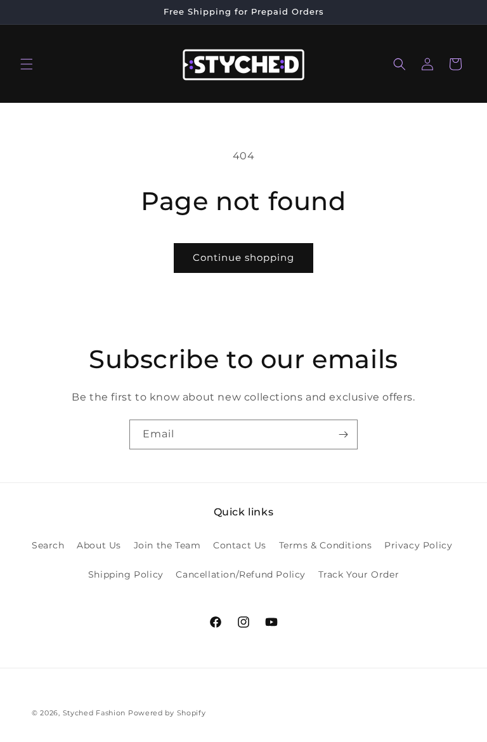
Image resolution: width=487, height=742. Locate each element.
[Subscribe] (343, 434)
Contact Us (239, 545)
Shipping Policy (126, 574)
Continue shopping (243, 257)
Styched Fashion (94, 712)
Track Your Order (358, 574)
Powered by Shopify (167, 712)
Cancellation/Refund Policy (241, 574)
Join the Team (167, 545)
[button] (27, 64)
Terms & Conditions (325, 545)
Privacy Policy (418, 545)
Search (48, 545)
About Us (99, 545)
